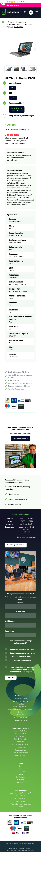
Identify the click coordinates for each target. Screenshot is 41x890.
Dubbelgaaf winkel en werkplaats (22, 649)
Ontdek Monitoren (20, 755)
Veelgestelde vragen (20, 698)
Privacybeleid (28, 671)
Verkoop (20, 769)
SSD (10, 93)
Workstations (20, 143)
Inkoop (20, 766)
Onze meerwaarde (20, 798)
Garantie (20, 712)
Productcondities (20, 733)
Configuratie (20, 777)
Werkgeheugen (15, 83)
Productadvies (20, 771)
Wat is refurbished (20, 731)
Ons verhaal (20, 796)
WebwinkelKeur (11, 850)
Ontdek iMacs (20, 742)
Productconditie (15, 103)
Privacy (28, 848)
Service (20, 774)
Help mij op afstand (20, 717)
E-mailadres (10, 631)
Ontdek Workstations (20, 753)
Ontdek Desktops (21, 750)
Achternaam (20, 611)
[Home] (11, 12)
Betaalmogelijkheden (20, 701)
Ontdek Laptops (20, 747)
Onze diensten (21, 801)
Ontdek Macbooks (20, 739)
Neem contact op (19, 438)
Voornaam (20, 602)
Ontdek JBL (20, 736)
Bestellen (20, 704)
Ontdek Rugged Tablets (20, 744)
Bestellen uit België (20, 720)
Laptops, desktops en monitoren (22, 653)
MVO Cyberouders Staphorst (20, 804)
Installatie (20, 780)
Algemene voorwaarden (16, 848)
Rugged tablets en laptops (22, 657)
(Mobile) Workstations (22, 660)
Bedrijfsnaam (10, 621)
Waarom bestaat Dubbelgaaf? (20, 793)
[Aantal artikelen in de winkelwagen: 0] (31, 12)
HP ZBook (16, 141)
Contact (20, 807)
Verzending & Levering (20, 707)
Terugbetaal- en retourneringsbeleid (20, 709)
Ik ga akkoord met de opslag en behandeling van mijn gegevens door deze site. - (22, 669)
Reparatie (20, 715)
